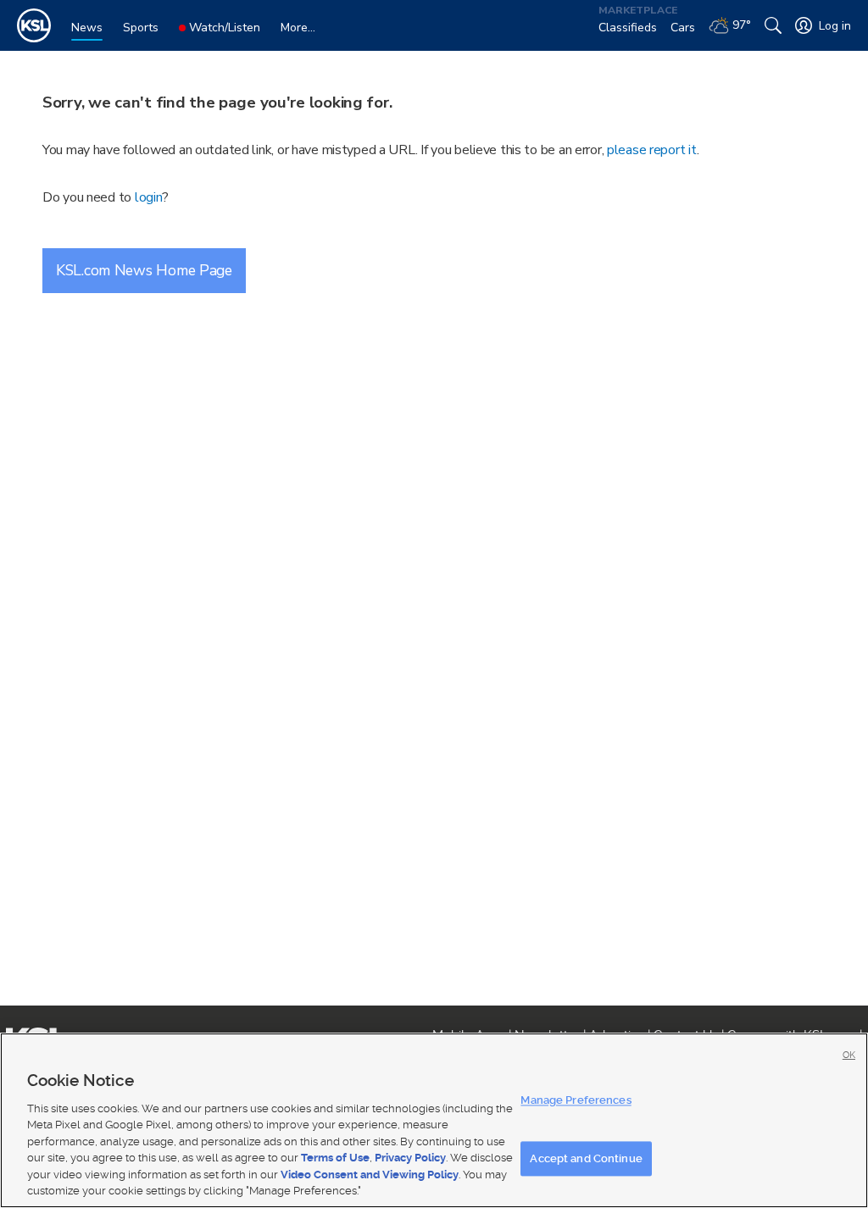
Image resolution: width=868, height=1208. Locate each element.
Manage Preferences (575, 1100)
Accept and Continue (586, 1158)
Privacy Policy (410, 1157)
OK (849, 1055)
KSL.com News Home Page (144, 270)
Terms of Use (335, 1157)
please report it (652, 150)
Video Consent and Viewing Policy (370, 1174)
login (149, 197)
